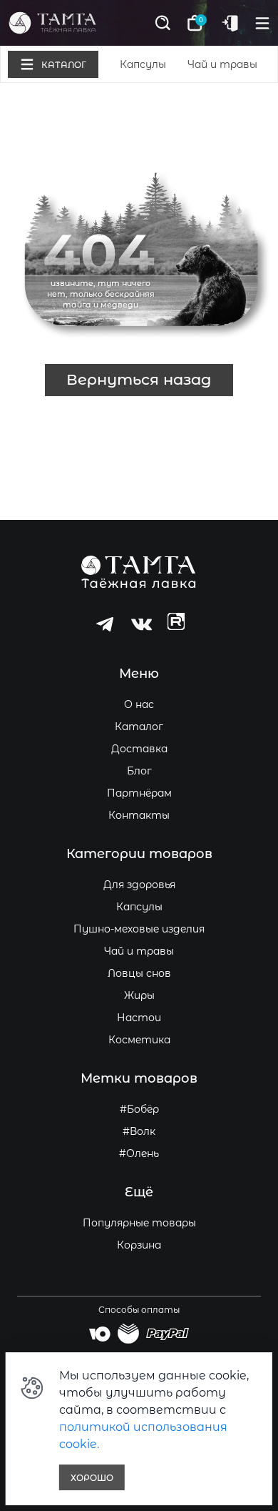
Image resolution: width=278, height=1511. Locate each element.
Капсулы (143, 64)
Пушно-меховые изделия (139, 928)
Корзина (139, 1245)
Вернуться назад (139, 379)
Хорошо (92, 1477)
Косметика (139, 1039)
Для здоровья (139, 884)
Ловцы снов (139, 973)
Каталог (139, 726)
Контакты (139, 815)
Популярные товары (139, 1222)
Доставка (139, 748)
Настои (139, 1017)
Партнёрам (139, 793)
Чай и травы (222, 64)
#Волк (139, 1131)
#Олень (139, 1153)
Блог (139, 770)
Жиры (139, 995)
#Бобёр (139, 1109)
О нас (139, 704)
